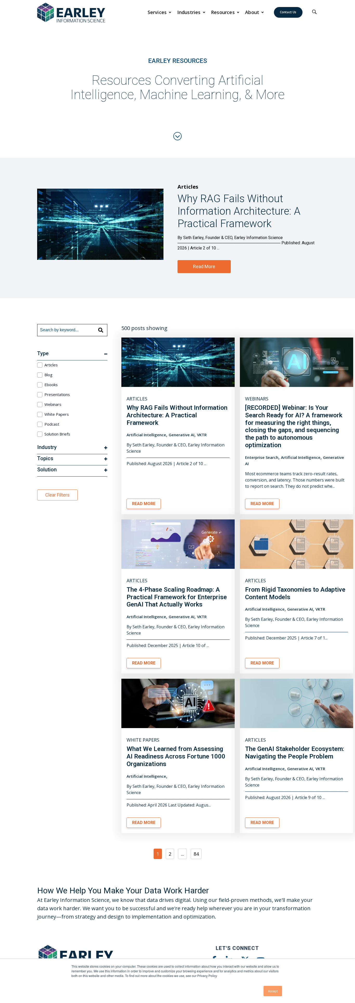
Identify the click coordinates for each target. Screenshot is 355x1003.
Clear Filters (57, 495)
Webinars (256, 398)
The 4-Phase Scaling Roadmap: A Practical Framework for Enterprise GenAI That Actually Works (177, 597)
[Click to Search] (314, 12)
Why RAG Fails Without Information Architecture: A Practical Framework (177, 415)
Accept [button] (273, 991)
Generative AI (181, 434)
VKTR (202, 434)
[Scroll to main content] (177, 136)
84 (196, 854)
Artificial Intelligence (146, 434)
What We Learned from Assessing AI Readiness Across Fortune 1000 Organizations (176, 756)
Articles (188, 186)
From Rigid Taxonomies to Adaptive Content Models (295, 593)
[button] (160, 12)
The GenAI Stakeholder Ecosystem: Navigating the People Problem (294, 752)
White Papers (143, 740)
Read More (204, 266)
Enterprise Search (261, 457)
